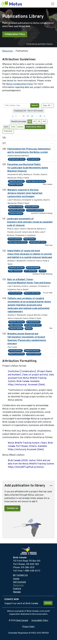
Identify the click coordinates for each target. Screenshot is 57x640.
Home (16, 578)
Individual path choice (16, 159)
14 (32, 116)
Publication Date (34, 127)
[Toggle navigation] (52, 3)
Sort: (6, 127)
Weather (29, 328)
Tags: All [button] (47, 105)
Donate (48, 603)
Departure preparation (35, 210)
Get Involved (19, 582)
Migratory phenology (16, 354)
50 (39, 121)
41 (40, 116)
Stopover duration (15, 184)
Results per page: (18, 121)
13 (28, 116)
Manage (17, 592)
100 (44, 121)
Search (35, 105)
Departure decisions (16, 181)
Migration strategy (15, 207)
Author (20, 127)
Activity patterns (32, 207)
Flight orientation (15, 271)
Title (13, 127)
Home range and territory (36, 181)
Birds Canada (22, 620)
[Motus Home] (12, 4)
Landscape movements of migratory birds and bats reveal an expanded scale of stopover (29, 222)
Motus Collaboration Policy (19, 84)
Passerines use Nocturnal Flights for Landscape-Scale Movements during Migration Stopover (27, 168)
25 (34, 121)
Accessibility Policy (39, 620)
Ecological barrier (33, 267)
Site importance (33, 159)
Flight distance (29, 239)
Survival (42, 271)
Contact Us (22, 575)
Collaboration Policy (15, 34)
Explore (17, 588)
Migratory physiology (32, 293)
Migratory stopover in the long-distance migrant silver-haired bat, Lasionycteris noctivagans (25, 193)
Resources (7, 51)
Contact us (12, 508)
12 (23, 116)
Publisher (8, 131)
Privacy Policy (28, 626)
